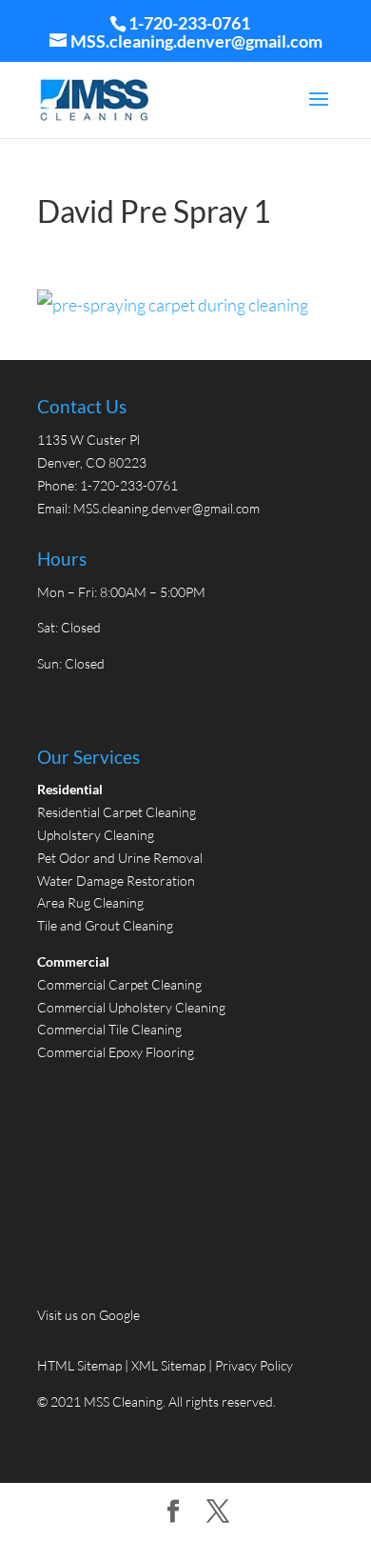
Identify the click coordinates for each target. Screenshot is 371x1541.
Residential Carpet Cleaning (116, 812)
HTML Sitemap (81, 1365)
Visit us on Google (88, 1315)
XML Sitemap (168, 1365)
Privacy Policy (254, 1365)
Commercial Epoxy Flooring (115, 1052)
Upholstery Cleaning (95, 835)
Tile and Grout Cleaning (105, 925)
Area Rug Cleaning (90, 902)
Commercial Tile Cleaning (109, 1029)
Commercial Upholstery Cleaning (131, 1007)
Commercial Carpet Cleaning (119, 984)
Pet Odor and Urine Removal (120, 858)
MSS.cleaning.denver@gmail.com (166, 508)
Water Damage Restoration (116, 880)
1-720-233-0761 (189, 22)
